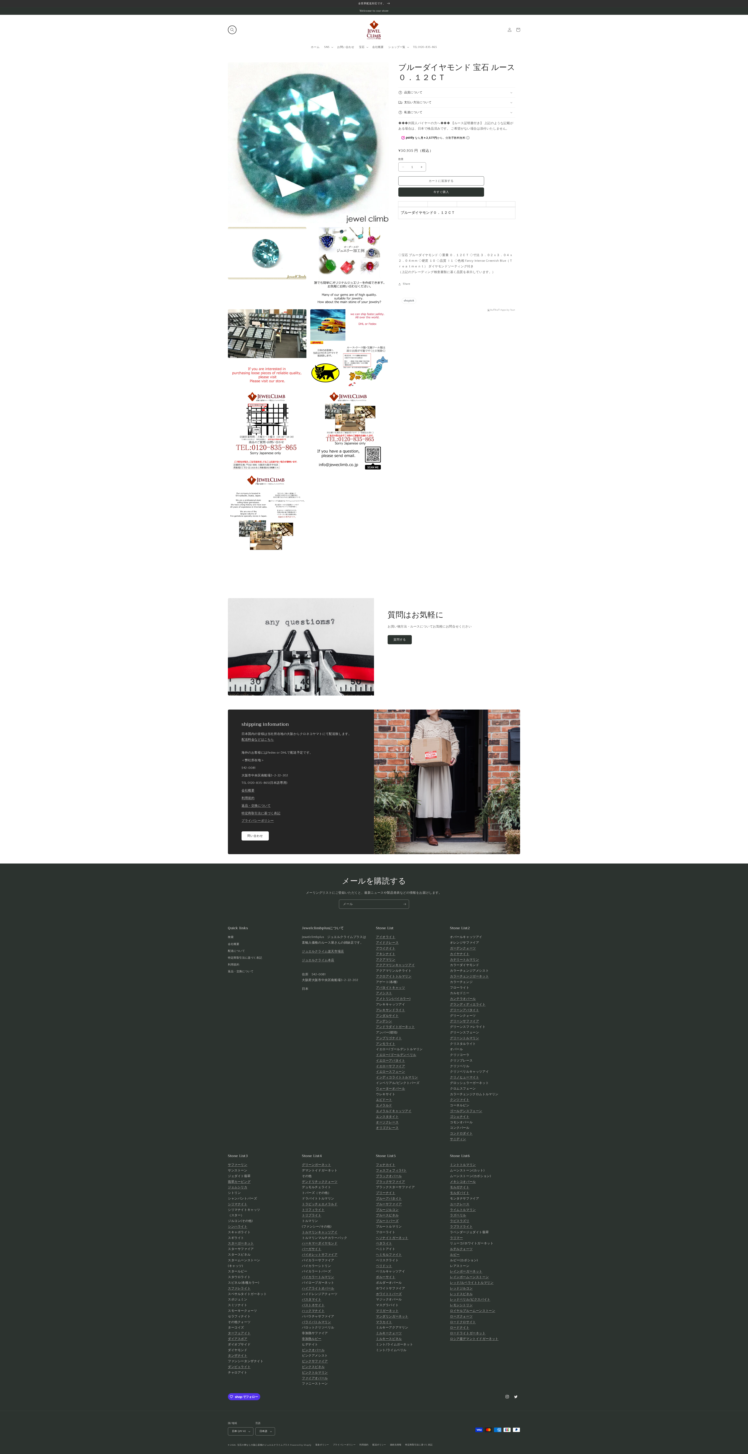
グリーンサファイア (464, 1021)
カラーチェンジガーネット (469, 976)
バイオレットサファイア (320, 1254)
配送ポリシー (379, 1445)
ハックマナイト (313, 1311)
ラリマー (456, 1238)
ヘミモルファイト (389, 1254)
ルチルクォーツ (461, 1249)
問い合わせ (255, 836)
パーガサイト (311, 1249)
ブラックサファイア (390, 1182)
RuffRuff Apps (498, 310)
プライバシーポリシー (258, 820)
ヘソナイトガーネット (392, 1238)
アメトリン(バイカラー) (393, 999)
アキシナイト (385, 954)
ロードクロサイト (463, 1322)
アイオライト (385, 937)
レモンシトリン (461, 1305)
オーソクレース (387, 1122)
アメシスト (384, 993)
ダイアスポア (237, 1339)
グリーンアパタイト (464, 1010)
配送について (236, 951)
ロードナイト (459, 1327)
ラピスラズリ (459, 1221)
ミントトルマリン (463, 1165)
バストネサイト (313, 1305)
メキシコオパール (463, 1182)
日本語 (263, 1431)
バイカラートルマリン (318, 1277)
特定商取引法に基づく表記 (261, 813)
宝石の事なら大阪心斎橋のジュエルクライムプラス (263, 1445)
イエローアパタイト (390, 1060)
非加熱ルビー (311, 1339)
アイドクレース (387, 942)
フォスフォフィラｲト (391, 1170)
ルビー (455, 1254)
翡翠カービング (239, 1182)
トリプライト (311, 1215)
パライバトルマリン (316, 1322)
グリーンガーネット (316, 1165)
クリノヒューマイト (464, 1077)
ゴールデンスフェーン (466, 1111)
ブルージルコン (387, 1210)
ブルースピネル (387, 1215)
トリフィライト (313, 1210)
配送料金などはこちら (258, 739)
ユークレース (459, 1204)
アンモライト (385, 1044)
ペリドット (384, 1266)
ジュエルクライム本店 (318, 960)
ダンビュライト (239, 1367)
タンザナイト (237, 1355)
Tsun (512, 310)
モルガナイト (459, 1187)
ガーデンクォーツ (463, 948)
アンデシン (384, 1021)
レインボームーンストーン (469, 1277)
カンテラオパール (463, 999)
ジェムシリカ (237, 1187)
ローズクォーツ (461, 1316)
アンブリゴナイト (389, 1038)
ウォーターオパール (390, 1088)
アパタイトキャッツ (390, 987)
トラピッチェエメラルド (320, 1204)
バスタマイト (311, 1299)
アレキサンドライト (390, 1010)
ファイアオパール (315, 1378)
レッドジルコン (461, 1288)
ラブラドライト (461, 1226)
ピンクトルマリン (315, 1372)
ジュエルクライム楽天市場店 (323, 951)
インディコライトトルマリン (397, 1077)
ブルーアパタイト (389, 1198)
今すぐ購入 (441, 192)
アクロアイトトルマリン (394, 976)
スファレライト (239, 1288)
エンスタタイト (387, 1116)
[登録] (404, 904)
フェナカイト (385, 1165)
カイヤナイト (459, 954)
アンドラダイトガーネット (395, 1027)
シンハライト (237, 1226)
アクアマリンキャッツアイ (395, 965)
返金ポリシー (322, 1445)
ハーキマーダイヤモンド (320, 1243)
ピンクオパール (313, 1350)
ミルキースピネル (389, 1339)
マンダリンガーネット (392, 1316)
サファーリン (237, 1165)
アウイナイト (385, 948)
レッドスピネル (461, 1294)
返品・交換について (256, 805)
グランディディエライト (468, 1004)
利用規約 (248, 798)
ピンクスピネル (313, 1367)
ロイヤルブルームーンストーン (472, 1311)
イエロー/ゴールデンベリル (396, 1055)
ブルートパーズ (387, 1221)
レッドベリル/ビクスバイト (470, 1299)
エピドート (384, 1099)
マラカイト (384, 1322)
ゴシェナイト (459, 1116)
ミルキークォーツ (389, 1333)
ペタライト (384, 1243)
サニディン (458, 1139)
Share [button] (406, 283)
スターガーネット (241, 1243)
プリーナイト (385, 1193)
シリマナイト (237, 1204)
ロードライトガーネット (468, 1333)
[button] (232, 30)
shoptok (409, 300)
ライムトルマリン (463, 1210)
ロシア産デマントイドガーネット (474, 1339)
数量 (401, 159)
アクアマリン (385, 959)
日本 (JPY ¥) (239, 1431)
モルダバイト (459, 1193)
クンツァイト (459, 1099)
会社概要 (248, 790)
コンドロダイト (461, 1133)
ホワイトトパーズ (389, 1294)
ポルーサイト (385, 1277)
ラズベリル (458, 1215)
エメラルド (384, 1105)
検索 (231, 937)
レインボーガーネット (466, 1271)
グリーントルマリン (464, 1038)
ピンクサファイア (315, 1361)
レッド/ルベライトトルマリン (471, 1282)
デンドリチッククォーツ (320, 1182)
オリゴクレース (387, 1128)
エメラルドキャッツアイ (394, 1111)
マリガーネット (387, 1311)
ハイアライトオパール (318, 1288)
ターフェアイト (239, 1333)
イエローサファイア (390, 1066)
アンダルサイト (387, 1015)
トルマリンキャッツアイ (320, 1232)
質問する (399, 639)
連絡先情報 (395, 1445)
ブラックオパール (389, 1176)
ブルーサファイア (389, 1204)
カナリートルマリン (464, 959)
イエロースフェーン (390, 1071)
